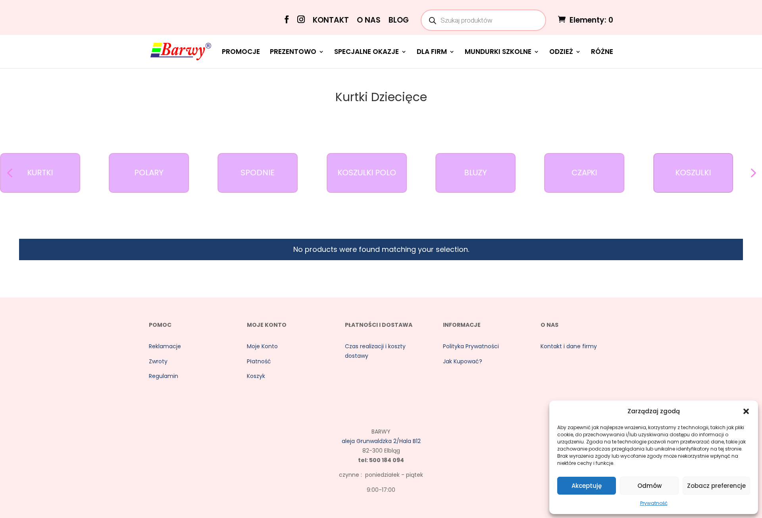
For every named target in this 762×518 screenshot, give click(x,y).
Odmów (649, 486)
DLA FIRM (432, 52)
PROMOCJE (241, 52)
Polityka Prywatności (471, 346)
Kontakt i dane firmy (569, 346)
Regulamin (163, 376)
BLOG (399, 20)
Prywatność (654, 503)
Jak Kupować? (462, 361)
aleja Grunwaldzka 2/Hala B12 (381, 441)
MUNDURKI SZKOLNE (498, 52)
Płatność (259, 361)
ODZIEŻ (561, 52)
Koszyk (256, 376)
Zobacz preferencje (716, 486)
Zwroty (158, 361)
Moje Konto (262, 346)
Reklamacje (165, 346)
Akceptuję (587, 486)
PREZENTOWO (293, 52)
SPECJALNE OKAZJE (366, 52)
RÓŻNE (602, 52)
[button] (746, 411)
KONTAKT (331, 20)
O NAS (369, 20)
